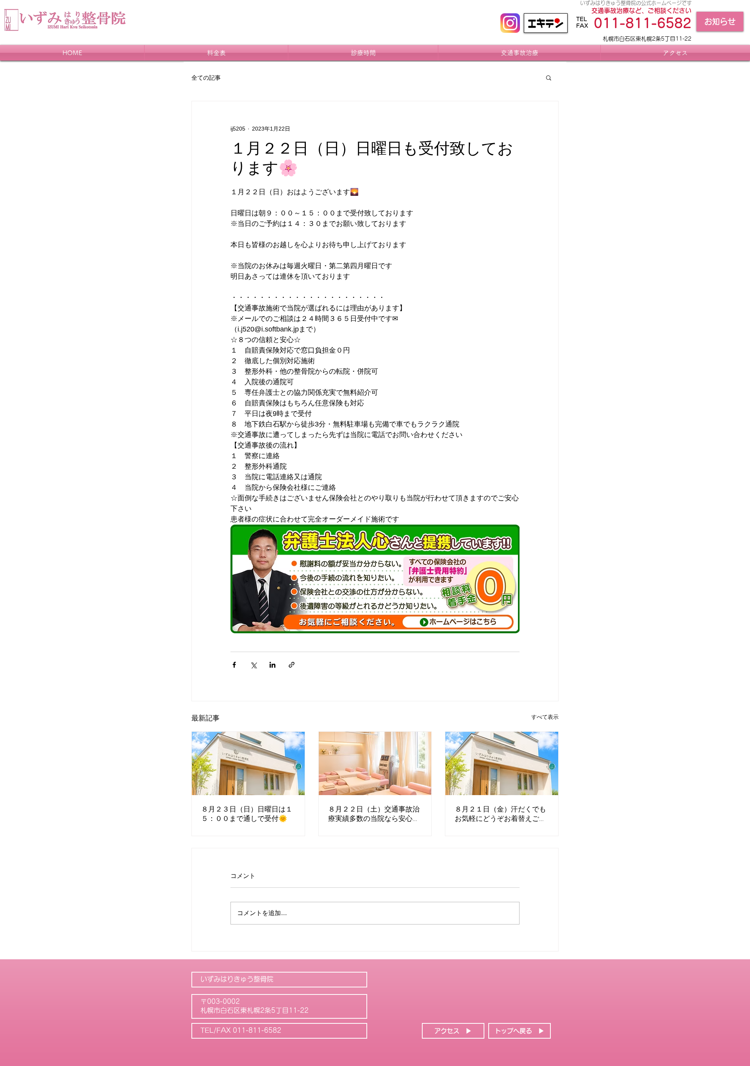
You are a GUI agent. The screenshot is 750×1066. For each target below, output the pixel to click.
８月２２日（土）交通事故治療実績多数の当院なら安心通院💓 (374, 814)
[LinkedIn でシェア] (272, 664)
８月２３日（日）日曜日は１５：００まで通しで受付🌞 (247, 814)
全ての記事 (206, 77)
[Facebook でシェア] (234, 664)
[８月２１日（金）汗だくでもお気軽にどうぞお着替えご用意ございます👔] (501, 763)
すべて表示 (545, 717)
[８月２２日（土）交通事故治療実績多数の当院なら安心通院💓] (375, 763)
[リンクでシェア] (291, 664)
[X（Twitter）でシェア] (253, 664)
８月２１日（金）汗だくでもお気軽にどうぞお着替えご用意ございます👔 (500, 814)
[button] (548, 77)
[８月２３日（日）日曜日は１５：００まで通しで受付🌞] (248, 763)
